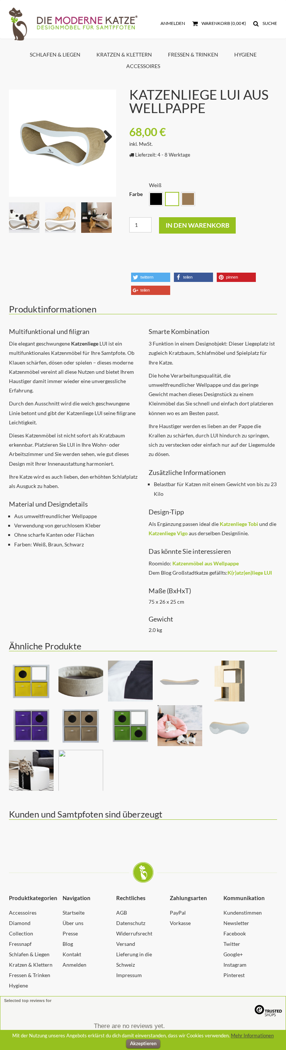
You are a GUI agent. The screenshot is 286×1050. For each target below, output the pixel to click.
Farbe (136, 194)
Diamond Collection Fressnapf (21, 933)
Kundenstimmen (242, 912)
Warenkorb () (223, 23)
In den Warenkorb (197, 225)
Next (105, 135)
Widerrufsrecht (134, 933)
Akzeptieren (143, 1043)
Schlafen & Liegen (55, 54)
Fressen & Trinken (193, 54)
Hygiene (245, 54)
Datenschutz (130, 923)
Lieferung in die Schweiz (134, 959)
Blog (68, 944)
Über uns (73, 923)
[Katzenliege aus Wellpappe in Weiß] (62, 143)
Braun (188, 199)
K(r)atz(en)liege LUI (250, 572)
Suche (269, 23)
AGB (121, 912)
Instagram (235, 964)
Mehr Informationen (252, 1035)
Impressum (129, 975)
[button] (150, 277)
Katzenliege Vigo (168, 533)
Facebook (234, 933)
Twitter (231, 944)
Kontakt (72, 954)
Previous (20, 135)
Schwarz (156, 199)
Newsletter (236, 923)
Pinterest (234, 975)
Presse (70, 933)
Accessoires (143, 66)
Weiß (172, 199)
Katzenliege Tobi (239, 524)
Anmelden (173, 23)
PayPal (178, 912)
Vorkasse (180, 923)
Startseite (74, 912)
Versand (125, 944)
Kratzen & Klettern (124, 54)
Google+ (233, 954)
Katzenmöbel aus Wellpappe (205, 563)
